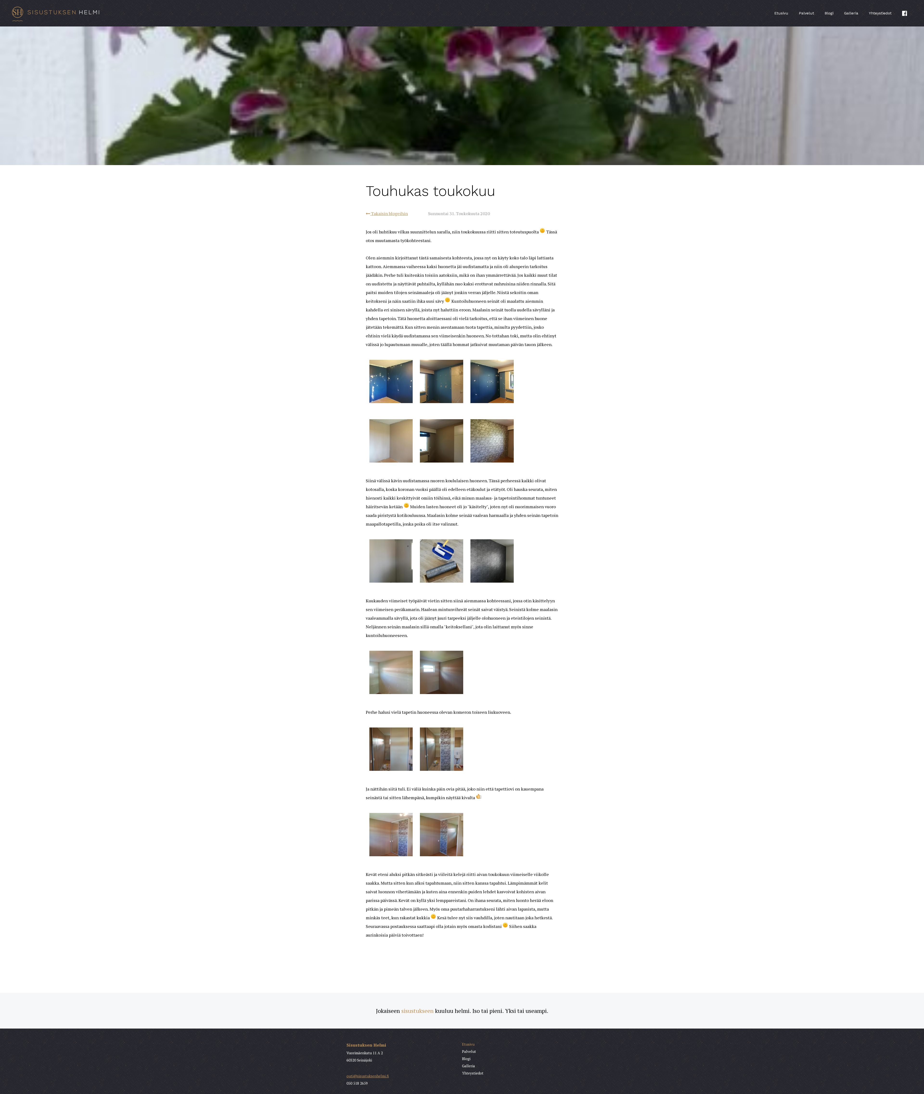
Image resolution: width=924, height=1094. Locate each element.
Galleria (851, 13)
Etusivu (781, 13)
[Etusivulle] (154, 13)
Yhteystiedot (880, 13)
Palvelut (806, 13)
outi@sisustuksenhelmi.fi (367, 1076)
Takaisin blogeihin (389, 213)
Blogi (829, 13)
